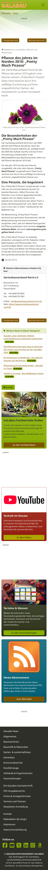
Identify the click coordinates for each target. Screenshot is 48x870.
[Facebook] (4, 845)
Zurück (9, 387)
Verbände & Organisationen (17, 773)
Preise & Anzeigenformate (17, 796)
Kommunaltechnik (13, 762)
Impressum (9, 824)
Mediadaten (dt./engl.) (15, 819)
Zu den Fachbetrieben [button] (24, 444)
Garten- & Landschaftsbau (17, 752)
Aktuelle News (10, 731)
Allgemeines (9, 736)
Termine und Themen (14, 801)
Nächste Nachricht (36, 40)
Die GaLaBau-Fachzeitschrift (18, 785)
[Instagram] (32, 845)
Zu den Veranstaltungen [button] (24, 632)
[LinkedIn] (25, 845)
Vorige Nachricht (11, 40)
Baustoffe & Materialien (15, 746)
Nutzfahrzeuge (11, 767)
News (15, 13)
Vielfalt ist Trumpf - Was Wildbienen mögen (24, 373)
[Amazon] (39, 845)
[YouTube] (12, 845)
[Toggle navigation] (43, 4)
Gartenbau (9, 757)
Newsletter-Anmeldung (15, 806)
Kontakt (7, 813)
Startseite (5, 13)
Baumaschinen (11, 741)
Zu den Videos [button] (24, 537)
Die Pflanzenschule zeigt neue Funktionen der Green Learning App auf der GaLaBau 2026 (23, 349)
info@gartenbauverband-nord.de (26, 301)
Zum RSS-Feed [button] (24, 699)
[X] (18, 845)
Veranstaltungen (12, 778)
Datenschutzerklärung (15, 829)
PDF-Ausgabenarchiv (14, 790)
